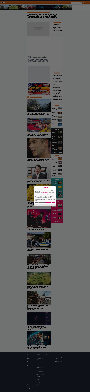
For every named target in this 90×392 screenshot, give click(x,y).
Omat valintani (39, 202)
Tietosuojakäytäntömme (52, 204)
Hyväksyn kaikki (50, 202)
